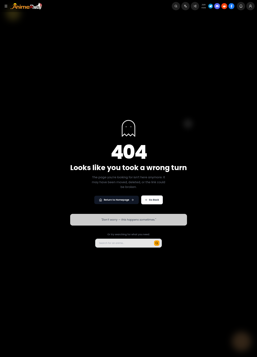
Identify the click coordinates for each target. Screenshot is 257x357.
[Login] (250, 6)
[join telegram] (210, 6)
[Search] (176, 6)
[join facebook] (231, 6)
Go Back (154, 200)
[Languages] (185, 6)
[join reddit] (224, 6)
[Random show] (195, 6)
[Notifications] (241, 6)
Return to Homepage (116, 200)
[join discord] (217, 6)
